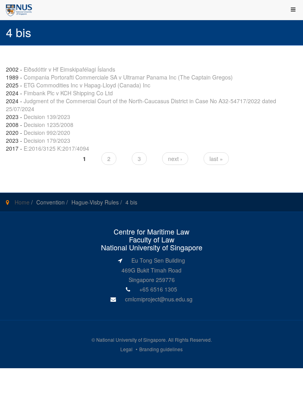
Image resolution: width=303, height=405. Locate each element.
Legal (126, 349)
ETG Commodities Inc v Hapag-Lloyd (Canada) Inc (87, 85)
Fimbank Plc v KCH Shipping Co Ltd (68, 93)
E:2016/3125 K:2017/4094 (56, 148)
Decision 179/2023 (47, 140)
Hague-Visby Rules (95, 202)
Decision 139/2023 (47, 117)
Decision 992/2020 (47, 132)
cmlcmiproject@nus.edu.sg (159, 299)
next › (175, 159)
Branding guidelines (161, 349)
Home (22, 202)
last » (216, 159)
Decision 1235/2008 (48, 125)
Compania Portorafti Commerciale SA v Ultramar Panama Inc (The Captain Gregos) (128, 77)
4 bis (131, 202)
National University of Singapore (131, 339)
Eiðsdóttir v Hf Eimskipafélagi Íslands (69, 69)
